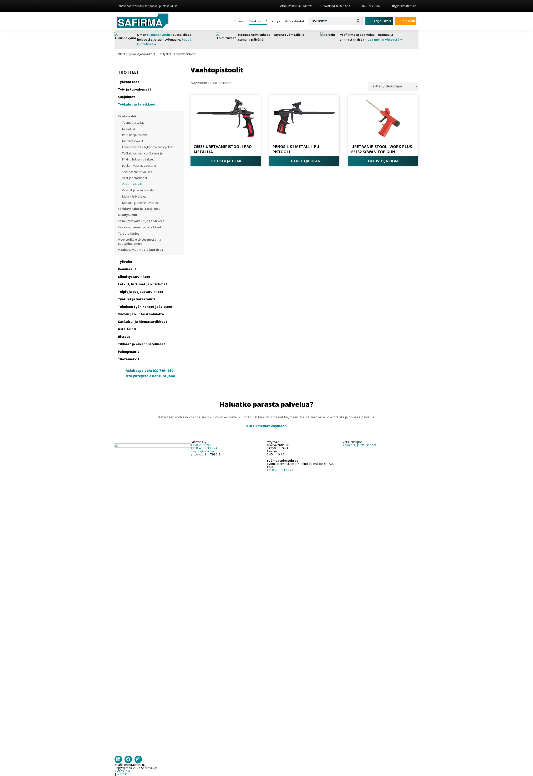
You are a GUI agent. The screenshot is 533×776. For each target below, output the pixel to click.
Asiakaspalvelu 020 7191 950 (149, 370)
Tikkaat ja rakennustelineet (141, 344)
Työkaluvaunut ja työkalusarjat (142, 153)
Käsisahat (128, 129)
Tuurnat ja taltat (133, 122)
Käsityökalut (165, 54)
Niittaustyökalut (132, 141)
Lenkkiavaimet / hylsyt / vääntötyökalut (148, 147)
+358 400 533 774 (204, 448)
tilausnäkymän (158, 34)
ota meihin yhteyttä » (384, 39)
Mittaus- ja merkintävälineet (141, 203)
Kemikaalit (127, 269)
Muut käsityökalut (134, 196)
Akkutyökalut (127, 215)
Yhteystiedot (294, 21)
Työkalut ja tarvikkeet (141, 54)
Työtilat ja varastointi (136, 299)
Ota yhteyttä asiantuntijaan (150, 376)
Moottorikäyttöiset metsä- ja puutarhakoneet (139, 242)
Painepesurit (128, 351)
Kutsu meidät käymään (266, 426)
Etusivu (239, 21)
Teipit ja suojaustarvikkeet (140, 292)
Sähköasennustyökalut (137, 172)
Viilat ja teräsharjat (134, 178)
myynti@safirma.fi (404, 6)
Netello (122, 774)
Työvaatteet (128, 82)
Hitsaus (124, 337)
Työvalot (125, 262)
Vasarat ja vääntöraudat (138, 190)
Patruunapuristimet (135, 135)
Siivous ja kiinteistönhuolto (141, 314)
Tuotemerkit (128, 359)
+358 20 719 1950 (204, 445)
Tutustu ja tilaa (225, 161)
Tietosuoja (122, 771)
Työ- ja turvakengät (134, 89)
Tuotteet (256, 21)
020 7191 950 (371, 6)
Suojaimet (126, 97)
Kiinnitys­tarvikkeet (134, 277)
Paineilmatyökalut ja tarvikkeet (141, 221)
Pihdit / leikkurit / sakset (138, 159)
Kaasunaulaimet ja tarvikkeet (139, 227)
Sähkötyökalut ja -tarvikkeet (139, 209)
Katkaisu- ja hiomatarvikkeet (142, 322)
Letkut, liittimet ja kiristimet (142, 284)
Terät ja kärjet (128, 233)
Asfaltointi (127, 329)
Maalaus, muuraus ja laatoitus (140, 250)
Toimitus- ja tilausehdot (359, 445)
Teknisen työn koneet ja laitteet (145, 307)
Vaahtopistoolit (132, 184)
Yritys (275, 21)
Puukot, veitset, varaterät (139, 166)
